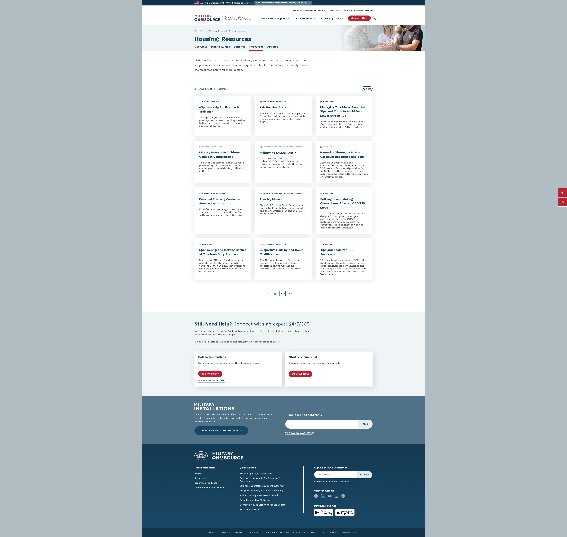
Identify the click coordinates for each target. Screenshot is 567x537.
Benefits (239, 46)
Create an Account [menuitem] (364, 10)
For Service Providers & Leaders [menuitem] (308, 10)
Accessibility (224, 532)
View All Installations (298, 432)
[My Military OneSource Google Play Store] (324, 512)
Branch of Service (250, 509)
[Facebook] (316, 496)
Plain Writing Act (318, 532)
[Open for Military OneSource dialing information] (562, 192)
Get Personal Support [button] (274, 18)
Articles (272, 46)
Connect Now (359, 18)
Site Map (211, 532)
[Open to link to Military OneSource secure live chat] (562, 202)
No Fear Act (334, 532)
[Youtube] (329, 496)
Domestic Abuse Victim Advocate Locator (263, 504)
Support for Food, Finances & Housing (261, 490)
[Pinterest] (343, 496)
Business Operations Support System (261, 485)
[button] (283, 3)
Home (196, 31)
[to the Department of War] (196, 2)
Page (274, 293)
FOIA (306, 532)
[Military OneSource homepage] (209, 18)
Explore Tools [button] (304, 18)
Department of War (281, 532)
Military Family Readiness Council (259, 495)
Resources (256, 46)
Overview (200, 46)
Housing (223, 31)
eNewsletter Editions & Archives (332, 481)
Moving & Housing (209, 31)
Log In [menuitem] (350, 10)
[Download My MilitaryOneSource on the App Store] (345, 512)
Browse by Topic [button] (331, 18)
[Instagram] (336, 496)
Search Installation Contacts (220, 430)
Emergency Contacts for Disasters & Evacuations (260, 480)
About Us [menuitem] (334, 10)
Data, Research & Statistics (255, 500)
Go (365, 424)
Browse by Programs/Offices (256, 473)
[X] (323, 496)
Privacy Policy (239, 532)
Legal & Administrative (259, 532)
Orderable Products (205, 482)
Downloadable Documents (209, 487)
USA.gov (296, 532)
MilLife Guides (220, 46)
